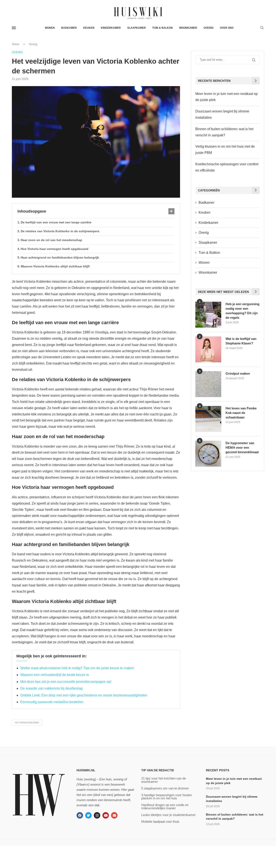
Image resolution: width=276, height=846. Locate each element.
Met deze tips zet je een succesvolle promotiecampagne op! (65, 681)
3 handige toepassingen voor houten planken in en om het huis (166, 796)
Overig (208, 27)
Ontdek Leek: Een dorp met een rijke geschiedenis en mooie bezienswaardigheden (83, 695)
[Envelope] (114, 815)
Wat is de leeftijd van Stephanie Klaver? (241, 341)
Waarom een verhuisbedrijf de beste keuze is (54, 675)
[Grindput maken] (208, 384)
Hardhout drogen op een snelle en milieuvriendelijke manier (164, 806)
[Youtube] (105, 815)
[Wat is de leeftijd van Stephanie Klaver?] (208, 349)
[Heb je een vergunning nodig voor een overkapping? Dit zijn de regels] (208, 315)
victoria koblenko (27, 722)
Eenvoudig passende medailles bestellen (51, 702)
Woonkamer (188, 27)
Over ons (227, 27)
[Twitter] (88, 815)
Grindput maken (238, 373)
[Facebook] (80, 815)
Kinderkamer (111, 27)
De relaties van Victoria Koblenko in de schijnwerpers (60, 231)
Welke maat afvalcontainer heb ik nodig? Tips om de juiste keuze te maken (77, 668)
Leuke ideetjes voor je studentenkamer (168, 814)
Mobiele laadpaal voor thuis (160, 821)
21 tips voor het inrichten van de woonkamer (163, 780)
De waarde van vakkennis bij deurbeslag (51, 688)
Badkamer (69, 27)
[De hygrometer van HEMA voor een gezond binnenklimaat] (208, 454)
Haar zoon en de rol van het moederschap (51, 240)
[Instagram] (97, 815)
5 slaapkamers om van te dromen (165, 788)
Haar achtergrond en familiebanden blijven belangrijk (60, 257)
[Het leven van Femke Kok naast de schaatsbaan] (208, 419)
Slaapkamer (136, 27)
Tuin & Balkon (162, 27)
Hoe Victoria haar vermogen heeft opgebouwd (54, 249)
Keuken (88, 27)
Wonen (50, 27)
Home (15, 44)
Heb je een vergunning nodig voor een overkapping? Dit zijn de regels (242, 310)
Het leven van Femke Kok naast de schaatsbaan (241, 412)
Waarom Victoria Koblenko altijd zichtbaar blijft (55, 266)
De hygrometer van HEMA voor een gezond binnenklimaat (242, 447)
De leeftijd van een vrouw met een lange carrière (56, 222)
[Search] (262, 28)
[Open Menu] (14, 28)
